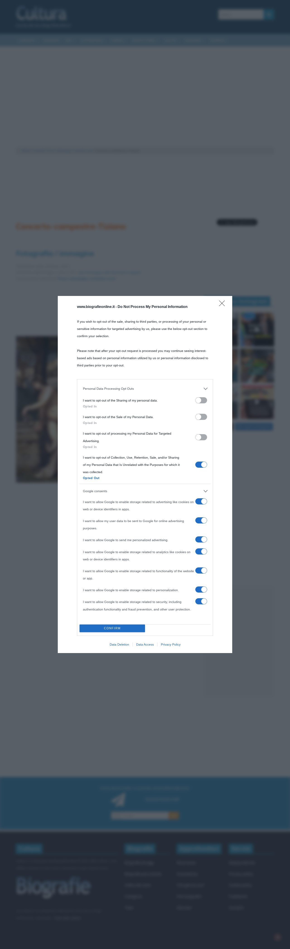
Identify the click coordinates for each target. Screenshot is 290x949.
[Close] (223, 304)
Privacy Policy (171, 644)
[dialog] (145, 474)
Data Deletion (119, 644)
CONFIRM (112, 628)
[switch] (201, 400)
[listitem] (145, 388)
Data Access (145, 644)
